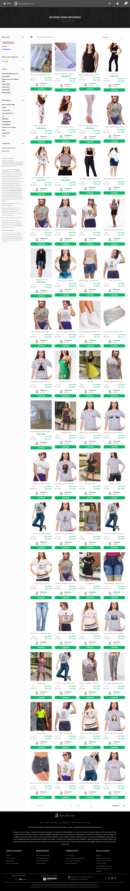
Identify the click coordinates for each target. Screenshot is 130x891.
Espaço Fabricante (71, 863)
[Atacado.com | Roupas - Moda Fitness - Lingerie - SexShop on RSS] (115, 878)
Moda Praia (9, 175)
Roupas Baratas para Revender (83, 827)
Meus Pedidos (10, 861)
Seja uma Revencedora (43, 855)
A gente (98, 855)
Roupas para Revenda (8, 148)
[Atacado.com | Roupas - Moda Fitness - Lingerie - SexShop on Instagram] (109, 878)
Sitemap (98, 871)
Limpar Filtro (6, 151)
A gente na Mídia (101, 863)
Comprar (41, 89)
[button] (65, 76)
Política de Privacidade (103, 869)
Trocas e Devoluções (12, 863)
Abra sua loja (70, 855)
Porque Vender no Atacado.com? (76, 858)
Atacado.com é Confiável (103, 861)
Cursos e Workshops (42, 861)
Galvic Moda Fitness (8, 113)
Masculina (5, 178)
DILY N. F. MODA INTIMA (8, 104)
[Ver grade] (31, 37)
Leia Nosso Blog (41, 863)
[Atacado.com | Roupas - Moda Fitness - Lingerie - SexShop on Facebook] (106, 878)
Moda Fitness (53, 827)
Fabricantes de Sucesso (73, 861)
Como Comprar (10, 858)
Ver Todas (5, 61)
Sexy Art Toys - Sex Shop (8, 127)
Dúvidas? (8, 855)
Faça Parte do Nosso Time (104, 866)
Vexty (3, 136)
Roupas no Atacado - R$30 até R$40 (10, 80)
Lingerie (70, 827)
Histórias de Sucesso (42, 858)
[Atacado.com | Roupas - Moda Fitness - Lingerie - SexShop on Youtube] (112, 878)
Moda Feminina (15, 176)
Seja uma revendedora (103, 858)
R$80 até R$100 (6, 92)
